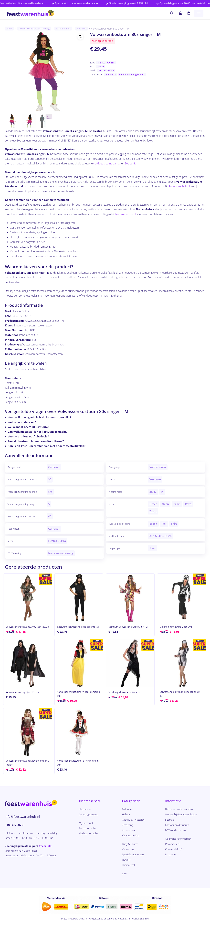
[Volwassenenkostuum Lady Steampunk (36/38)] (27, 732)
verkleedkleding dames (107, 163)
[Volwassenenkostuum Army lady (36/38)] (27, 598)
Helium (126, 814)
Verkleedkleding (130, 835)
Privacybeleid (172, 844)
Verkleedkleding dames (132, 74)
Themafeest (128, 865)
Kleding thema (63, 28)
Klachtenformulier (89, 833)
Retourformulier (88, 828)
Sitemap (169, 819)
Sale (124, 873)
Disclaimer (171, 854)
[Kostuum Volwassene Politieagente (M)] (79, 598)
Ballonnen (127, 809)
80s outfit (81, 28)
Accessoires (128, 830)
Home (9, 28)
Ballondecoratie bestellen (179, 809)
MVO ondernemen (175, 830)
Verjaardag (128, 849)
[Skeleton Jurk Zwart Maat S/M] (181, 598)
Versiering (127, 825)
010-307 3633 (14, 825)
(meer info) (45, 845)
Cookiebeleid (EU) (174, 849)
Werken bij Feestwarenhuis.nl (181, 814)
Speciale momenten (133, 854)
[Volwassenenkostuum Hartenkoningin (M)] (79, 732)
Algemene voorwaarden (178, 838)
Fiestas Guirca (106, 70)
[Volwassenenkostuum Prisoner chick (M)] (181, 663)
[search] (172, 13)
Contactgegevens (88, 814)
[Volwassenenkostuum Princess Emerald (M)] (79, 663)
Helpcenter (85, 809)
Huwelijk (126, 859)
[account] (180, 13)
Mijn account (86, 823)
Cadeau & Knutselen (133, 819)
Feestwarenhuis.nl (179, 186)
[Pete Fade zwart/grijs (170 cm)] (27, 663)
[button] (198, 13)
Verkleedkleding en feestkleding (34, 28)
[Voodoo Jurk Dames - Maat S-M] (130, 663)
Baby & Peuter (130, 844)
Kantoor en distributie (177, 825)
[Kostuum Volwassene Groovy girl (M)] (130, 598)
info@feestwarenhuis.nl (22, 817)
